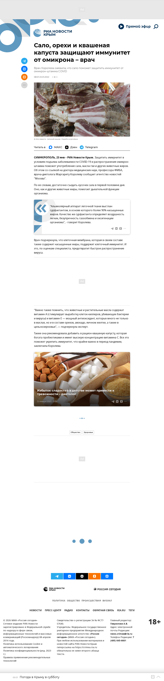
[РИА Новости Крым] (52, 33)
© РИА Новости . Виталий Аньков (47, 139)
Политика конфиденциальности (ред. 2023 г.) (27, 652)
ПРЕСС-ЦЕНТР (53, 611)
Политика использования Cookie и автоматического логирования (22, 645)
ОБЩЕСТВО (73, 601)
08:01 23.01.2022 (41, 77)
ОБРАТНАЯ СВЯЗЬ (103, 611)
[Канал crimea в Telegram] (57, 576)
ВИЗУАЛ (107, 601)
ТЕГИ (132, 611)
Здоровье (88, 432)
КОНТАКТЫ (83, 611)
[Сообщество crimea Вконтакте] (69, 576)
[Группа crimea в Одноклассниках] (94, 576)
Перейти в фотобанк (70, 139)
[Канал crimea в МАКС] (107, 576)
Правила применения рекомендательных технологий (26, 659)
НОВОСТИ (35, 611)
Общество (75, 432)
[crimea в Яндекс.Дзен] (82, 576)
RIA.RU (121, 611)
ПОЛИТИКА (58, 601)
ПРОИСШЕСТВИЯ (91, 601)
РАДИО (68, 611)
